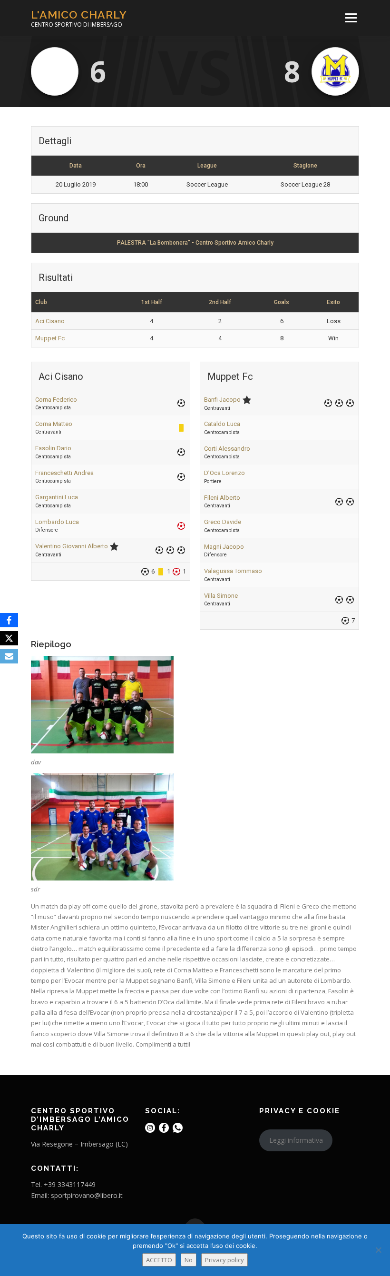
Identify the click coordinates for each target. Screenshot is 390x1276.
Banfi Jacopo (222, 399)
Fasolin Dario (53, 448)
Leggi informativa (296, 1140)
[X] (9, 638)
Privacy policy (224, 1260)
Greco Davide (222, 521)
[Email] (9, 656)
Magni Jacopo (224, 546)
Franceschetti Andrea (64, 472)
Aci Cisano (50, 321)
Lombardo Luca (57, 521)
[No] (378, 1250)
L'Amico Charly (79, 14)
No (189, 1260)
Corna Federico (56, 399)
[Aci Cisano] (54, 71)
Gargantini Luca (56, 497)
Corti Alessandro (227, 448)
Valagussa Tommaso (233, 570)
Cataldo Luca (222, 423)
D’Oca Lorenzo (224, 472)
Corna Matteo (53, 423)
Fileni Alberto (222, 497)
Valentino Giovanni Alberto (71, 546)
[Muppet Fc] (335, 71)
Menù (350, 17)
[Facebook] (9, 620)
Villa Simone (221, 595)
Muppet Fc (50, 338)
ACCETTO (159, 1260)
